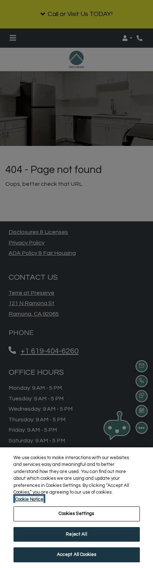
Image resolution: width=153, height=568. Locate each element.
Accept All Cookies (76, 554)
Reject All (76, 534)
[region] (76, 507)
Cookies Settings (76, 513)
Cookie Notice (29, 499)
